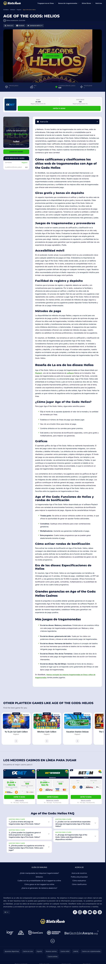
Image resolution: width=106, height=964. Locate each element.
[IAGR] (10, 933)
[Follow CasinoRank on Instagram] (80, 912)
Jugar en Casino (52, 56)
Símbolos (39, 877)
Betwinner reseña (52, 800)
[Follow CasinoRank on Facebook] (75, 912)
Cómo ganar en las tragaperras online (39, 884)
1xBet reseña (19, 800)
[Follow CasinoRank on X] (85, 912)
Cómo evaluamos (79, 880)
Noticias (98, 3)
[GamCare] (35, 933)
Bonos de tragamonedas (67, 3)
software (70, 373)
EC (5, 912)
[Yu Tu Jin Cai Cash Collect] (16, 729)
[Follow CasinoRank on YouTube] (90, 912)
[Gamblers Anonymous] (21, 933)
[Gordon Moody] (53, 933)
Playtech (24, 163)
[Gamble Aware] (81, 933)
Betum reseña (86, 800)
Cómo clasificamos (79, 884)
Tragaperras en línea (45, 3)
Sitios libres (86, 3)
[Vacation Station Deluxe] (77, 729)
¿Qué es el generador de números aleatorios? (39, 888)
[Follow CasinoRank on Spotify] (95, 912)
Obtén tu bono (59, 108)
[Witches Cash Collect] (46, 729)
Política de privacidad (79, 877)
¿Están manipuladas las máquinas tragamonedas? (39, 873)
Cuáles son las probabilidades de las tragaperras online (39, 880)
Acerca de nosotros (79, 873)
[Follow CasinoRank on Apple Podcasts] (100, 912)
